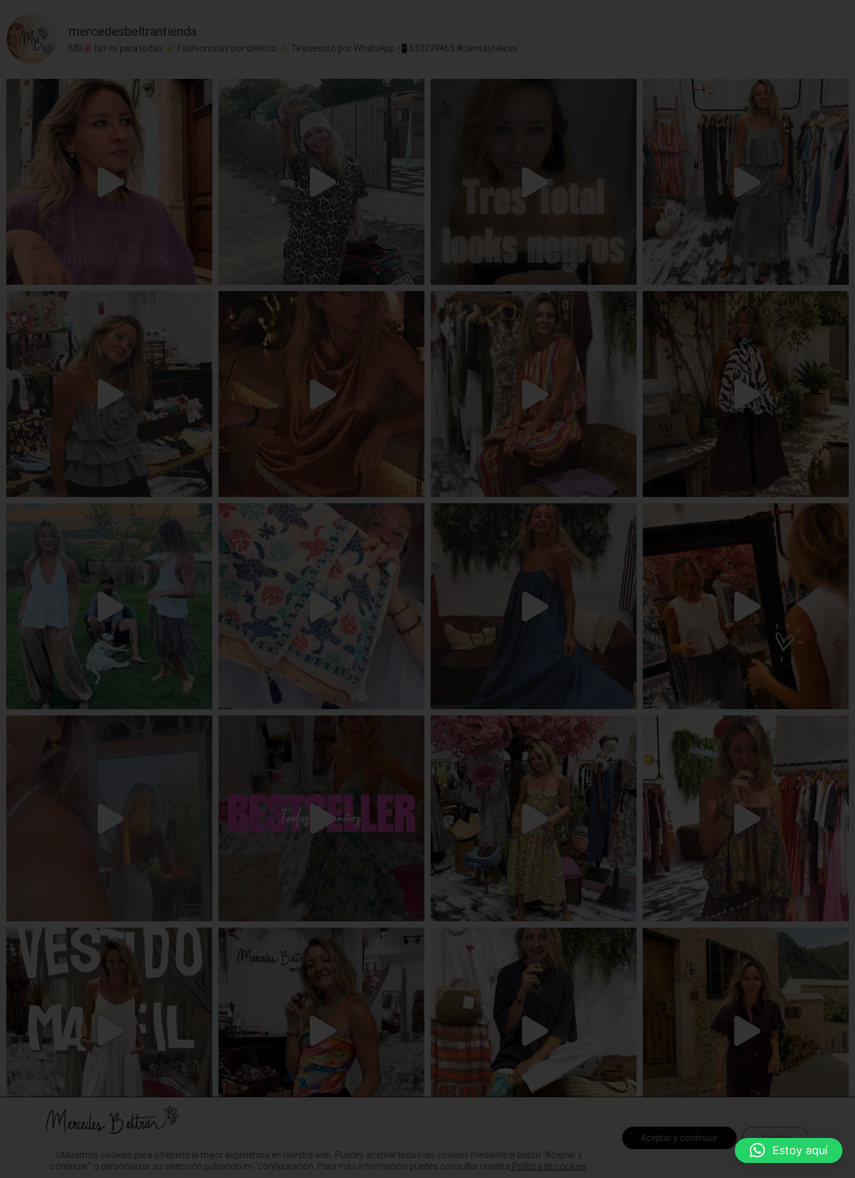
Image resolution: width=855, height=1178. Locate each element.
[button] (788, 1150)
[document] (427, 589)
